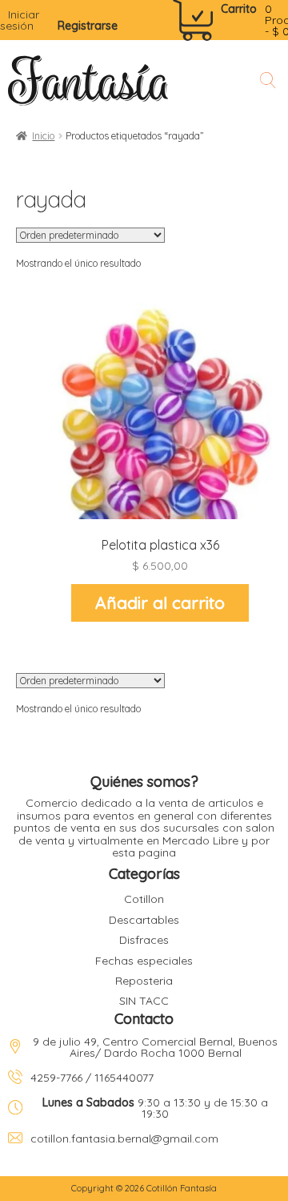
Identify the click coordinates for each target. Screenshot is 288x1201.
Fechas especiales (144, 960)
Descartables (144, 920)
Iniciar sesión (19, 20)
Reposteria (144, 980)
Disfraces (144, 940)
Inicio (43, 136)
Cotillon (144, 899)
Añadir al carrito (160, 602)
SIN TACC (144, 1000)
